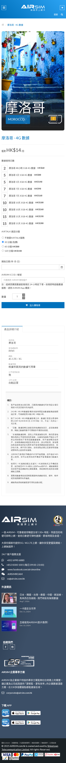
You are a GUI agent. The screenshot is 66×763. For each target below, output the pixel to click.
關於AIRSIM (6, 743)
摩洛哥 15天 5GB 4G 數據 (25, 223)
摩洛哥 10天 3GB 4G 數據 (25, 202)
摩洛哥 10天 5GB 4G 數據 (25, 209)
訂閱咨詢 (53, 743)
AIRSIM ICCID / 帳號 (12, 274)
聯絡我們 (45, 743)
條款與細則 (35, 743)
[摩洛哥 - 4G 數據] (33, 80)
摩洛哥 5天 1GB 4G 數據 (24, 174)
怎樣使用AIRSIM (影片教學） (34, 622)
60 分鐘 (12, 246)
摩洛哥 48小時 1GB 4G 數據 (26, 168)
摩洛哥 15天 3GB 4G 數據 (25, 216)
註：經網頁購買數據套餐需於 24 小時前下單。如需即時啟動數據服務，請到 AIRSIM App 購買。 (32, 286)
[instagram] (12, 646)
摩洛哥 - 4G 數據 (15, 25)
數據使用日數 (8, 160)
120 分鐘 (13, 251)
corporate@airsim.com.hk (19, 692)
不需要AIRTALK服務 (15, 237)
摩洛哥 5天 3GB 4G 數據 (25, 181)
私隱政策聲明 (25, 743)
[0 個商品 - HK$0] (62, 7)
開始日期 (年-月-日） (11, 261)
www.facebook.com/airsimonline (23, 569)
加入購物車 (34, 305)
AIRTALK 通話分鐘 (11, 231)
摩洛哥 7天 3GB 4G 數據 (25, 195)
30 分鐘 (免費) (11, 242)
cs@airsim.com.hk (16, 578)
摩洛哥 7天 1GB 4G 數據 (24, 188)
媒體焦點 (15, 743)
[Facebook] (5, 646)
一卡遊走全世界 (28, 608)
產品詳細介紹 (11, 329)
